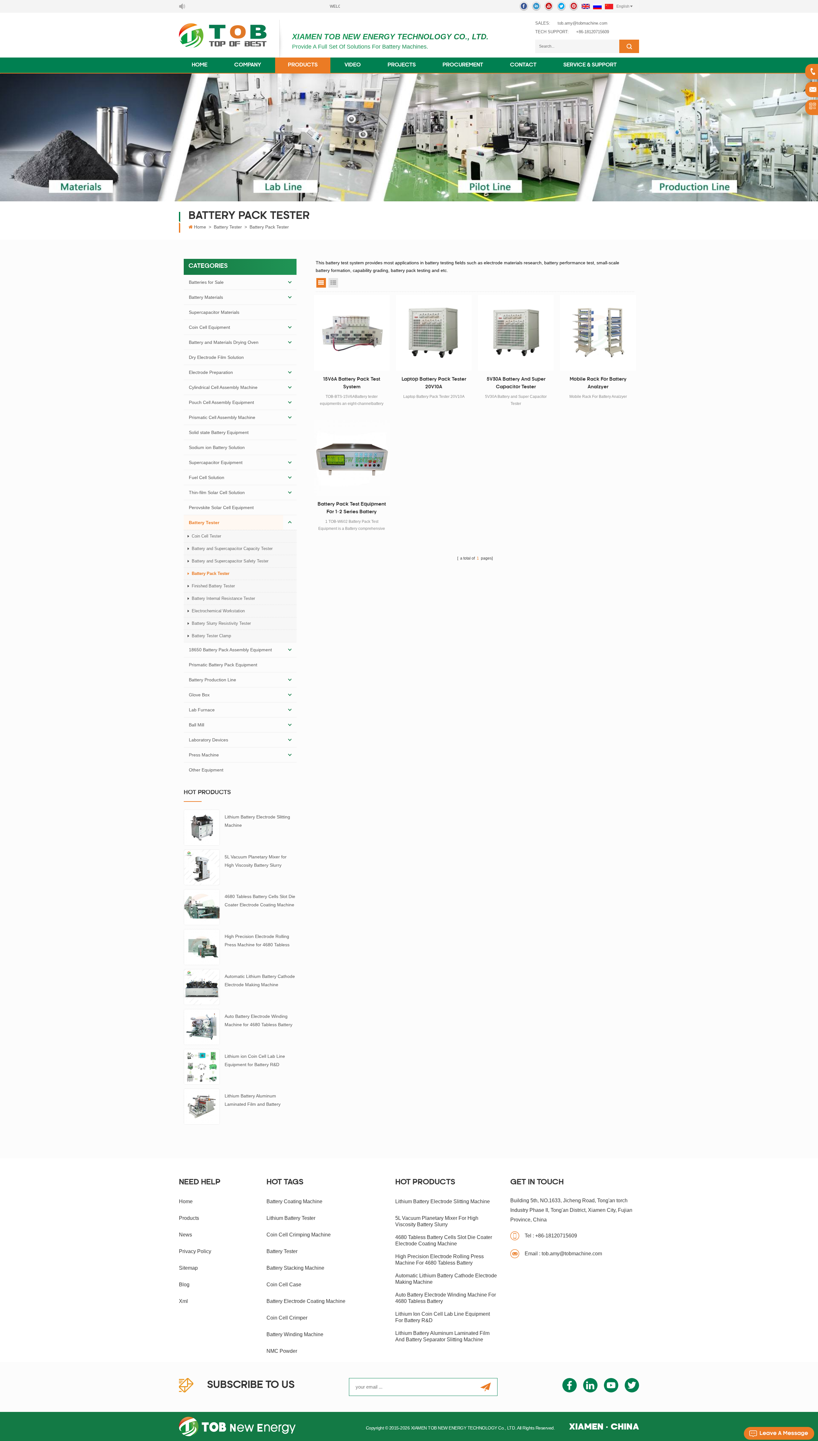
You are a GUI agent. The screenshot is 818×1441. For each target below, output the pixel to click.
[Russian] (597, 6)
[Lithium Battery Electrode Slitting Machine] (202, 827)
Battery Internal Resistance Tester (223, 598)
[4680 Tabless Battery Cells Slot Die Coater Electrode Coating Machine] (202, 906)
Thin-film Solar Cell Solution (217, 492)
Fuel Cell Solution (206, 477)
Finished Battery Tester (213, 586)
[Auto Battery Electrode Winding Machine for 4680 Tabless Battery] (202, 1026)
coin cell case (283, 1284)
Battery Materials (206, 297)
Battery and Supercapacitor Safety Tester (230, 561)
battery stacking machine (295, 1268)
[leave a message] (779, 1433)
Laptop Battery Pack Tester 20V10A (434, 383)
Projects (402, 65)
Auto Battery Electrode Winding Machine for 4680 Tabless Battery (258, 1020)
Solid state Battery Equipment (219, 432)
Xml (183, 1301)
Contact (523, 65)
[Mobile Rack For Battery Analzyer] (598, 333)
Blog (184, 1284)
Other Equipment (206, 769)
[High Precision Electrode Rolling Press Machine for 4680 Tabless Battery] (202, 946)
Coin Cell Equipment (209, 327)
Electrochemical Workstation (218, 610)
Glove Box (199, 694)
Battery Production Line (212, 679)
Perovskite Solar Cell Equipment (221, 507)
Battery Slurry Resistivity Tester (221, 623)
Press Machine (204, 754)
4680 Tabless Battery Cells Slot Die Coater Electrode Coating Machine (260, 900)
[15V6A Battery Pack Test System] (352, 333)
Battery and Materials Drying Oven (224, 342)
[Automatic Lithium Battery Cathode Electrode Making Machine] (202, 986)
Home (199, 65)
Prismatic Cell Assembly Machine (222, 417)
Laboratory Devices (208, 739)
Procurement (463, 65)
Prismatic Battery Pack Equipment (223, 664)
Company (247, 65)
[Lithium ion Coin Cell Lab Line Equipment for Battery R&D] (202, 1066)
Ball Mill (196, 724)
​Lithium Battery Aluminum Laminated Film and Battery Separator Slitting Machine (253, 1100)
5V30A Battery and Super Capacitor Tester (516, 383)
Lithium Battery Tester (290, 1218)
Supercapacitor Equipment (216, 462)
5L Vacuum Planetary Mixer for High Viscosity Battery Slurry (256, 861)
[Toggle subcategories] (290, 282)
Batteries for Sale (206, 282)
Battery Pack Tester (269, 226)
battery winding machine (294, 1334)
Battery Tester (228, 226)
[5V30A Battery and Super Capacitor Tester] (516, 333)
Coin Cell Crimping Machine (298, 1234)
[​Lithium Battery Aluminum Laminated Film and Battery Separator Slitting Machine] (202, 1106)
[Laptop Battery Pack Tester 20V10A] (434, 333)
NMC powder (281, 1351)
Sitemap (188, 1268)
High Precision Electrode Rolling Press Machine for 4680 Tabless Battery (257, 941)
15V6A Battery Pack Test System (351, 383)
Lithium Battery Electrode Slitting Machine (257, 821)
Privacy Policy (195, 1251)
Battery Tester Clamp (211, 635)
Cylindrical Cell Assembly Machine (223, 387)
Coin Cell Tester (206, 536)
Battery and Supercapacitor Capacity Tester (232, 548)
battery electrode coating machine (305, 1301)
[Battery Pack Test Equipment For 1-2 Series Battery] (352, 458)
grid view (321, 283)
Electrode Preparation (211, 372)
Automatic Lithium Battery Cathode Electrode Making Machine (260, 980)
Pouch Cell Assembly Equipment (221, 402)
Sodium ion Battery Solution (217, 447)
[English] (586, 6)
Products (303, 65)
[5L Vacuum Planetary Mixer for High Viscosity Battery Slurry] (202, 867)
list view (333, 283)
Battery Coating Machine (294, 1201)
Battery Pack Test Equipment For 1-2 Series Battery (352, 508)
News (185, 1234)
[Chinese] (609, 6)
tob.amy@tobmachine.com (582, 23)
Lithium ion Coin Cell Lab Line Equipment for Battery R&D (255, 1060)
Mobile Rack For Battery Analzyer (598, 383)
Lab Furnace (202, 709)
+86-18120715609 (592, 31)
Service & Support (590, 65)
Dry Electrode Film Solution (216, 357)
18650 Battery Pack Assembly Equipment (230, 649)
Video (352, 65)
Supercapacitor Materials (214, 312)
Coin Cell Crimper (286, 1318)
